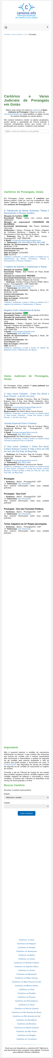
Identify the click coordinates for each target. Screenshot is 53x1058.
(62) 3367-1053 (24, 409)
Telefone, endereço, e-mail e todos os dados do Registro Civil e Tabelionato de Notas (26, 349)
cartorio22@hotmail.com (22, 286)
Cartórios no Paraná (26, 997)
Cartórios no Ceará (26, 959)
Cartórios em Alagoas (26, 944)
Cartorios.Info (10, 764)
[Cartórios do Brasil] (26, 18)
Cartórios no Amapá (26, 947)
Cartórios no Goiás (26, 970)
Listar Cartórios (26, 813)
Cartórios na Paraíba (27, 993)
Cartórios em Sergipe (26, 1035)
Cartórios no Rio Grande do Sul (26, 1016)
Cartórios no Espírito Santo (26, 966)
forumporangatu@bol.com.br (24, 432)
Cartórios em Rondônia (26, 1020)
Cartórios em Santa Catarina (26, 1028)
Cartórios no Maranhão (26, 974)
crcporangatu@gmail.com (23, 331)
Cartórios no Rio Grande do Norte (26, 1012)
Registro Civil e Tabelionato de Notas (22, 310)
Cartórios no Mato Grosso (26, 978)
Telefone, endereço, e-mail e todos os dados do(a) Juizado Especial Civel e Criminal (26, 439)
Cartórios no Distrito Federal (26, 963)
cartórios (36, 110)
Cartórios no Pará (26, 989)
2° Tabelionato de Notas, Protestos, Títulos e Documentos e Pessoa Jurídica (26, 211)
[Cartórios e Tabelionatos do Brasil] (5, 27)
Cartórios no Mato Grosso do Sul (26, 982)
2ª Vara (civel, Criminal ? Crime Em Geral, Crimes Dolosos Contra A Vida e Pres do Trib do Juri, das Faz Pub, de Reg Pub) (26, 448)
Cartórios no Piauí (26, 1005)
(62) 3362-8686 (24, 242)
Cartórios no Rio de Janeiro (26, 1008)
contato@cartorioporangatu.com (26, 240)
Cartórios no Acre (26, 940)
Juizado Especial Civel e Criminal (20, 423)
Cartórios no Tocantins (26, 1039)
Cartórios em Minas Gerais (26, 986)
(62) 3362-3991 (39, 242)
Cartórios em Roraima (26, 1024)
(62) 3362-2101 (24, 333)
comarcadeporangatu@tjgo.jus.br (27, 407)
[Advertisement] (26, 65)
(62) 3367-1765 (24, 288)
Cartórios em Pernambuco (26, 1001)
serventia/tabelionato (13, 114)
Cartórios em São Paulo (26, 1031)
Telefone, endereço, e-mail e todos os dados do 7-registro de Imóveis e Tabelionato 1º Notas (26, 303)
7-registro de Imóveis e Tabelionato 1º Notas (25, 267)
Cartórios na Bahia (26, 955)
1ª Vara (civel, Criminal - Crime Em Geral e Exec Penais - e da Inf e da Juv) (26, 395)
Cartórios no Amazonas (26, 951)
